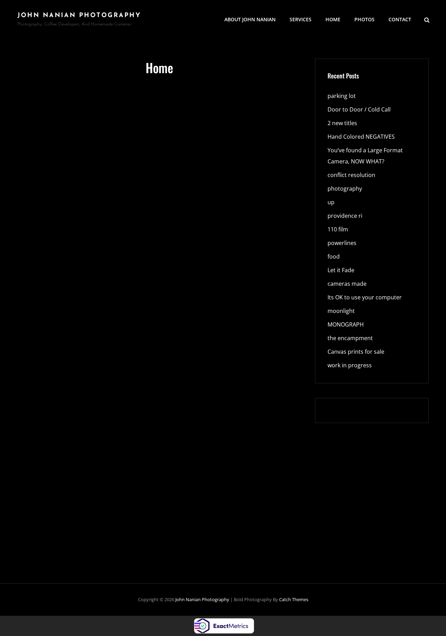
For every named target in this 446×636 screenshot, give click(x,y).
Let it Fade (341, 270)
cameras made (347, 284)
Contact (400, 19)
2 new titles (342, 123)
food (334, 256)
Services (301, 19)
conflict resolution (351, 175)
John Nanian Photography (79, 16)
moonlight (341, 311)
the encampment (350, 338)
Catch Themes (293, 599)
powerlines (342, 243)
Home (332, 19)
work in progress (350, 365)
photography (345, 188)
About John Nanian (250, 19)
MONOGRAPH (346, 324)
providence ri (345, 216)
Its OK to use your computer (365, 297)
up (331, 202)
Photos (364, 19)
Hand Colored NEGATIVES (361, 136)
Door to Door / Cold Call (359, 109)
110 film (338, 229)
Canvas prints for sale (356, 351)
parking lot (342, 96)
